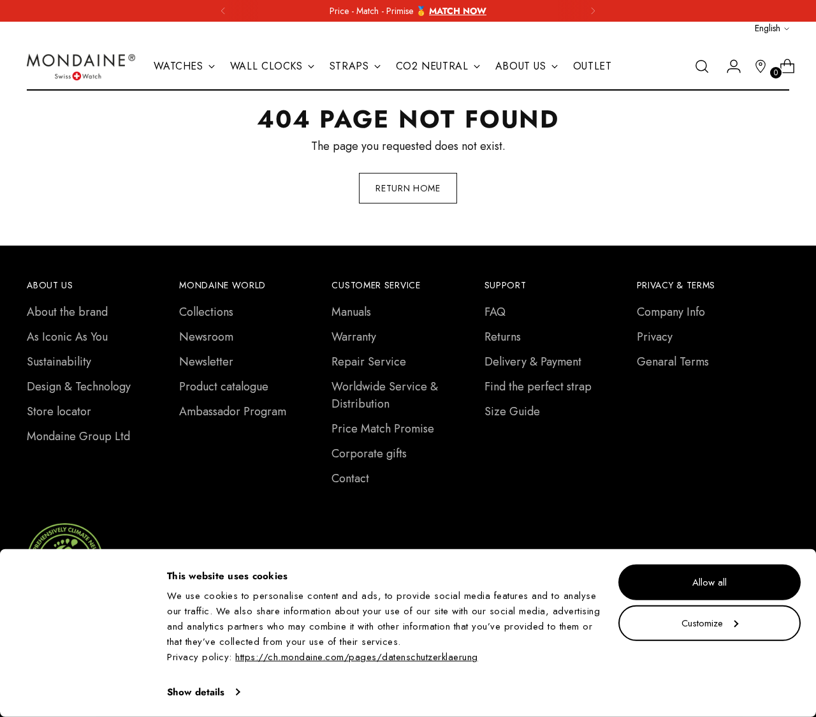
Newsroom (206, 337)
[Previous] (223, 11)
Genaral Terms (673, 361)
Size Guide (512, 411)
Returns (502, 337)
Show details (195, 692)
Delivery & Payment (532, 361)
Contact (350, 478)
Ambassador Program (232, 411)
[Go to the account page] (728, 66)
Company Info (671, 312)
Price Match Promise (383, 428)
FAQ (495, 312)
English (767, 28)
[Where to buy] (755, 66)
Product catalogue (223, 386)
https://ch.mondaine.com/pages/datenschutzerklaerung (356, 657)
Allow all (709, 582)
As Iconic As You (67, 337)
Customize (702, 623)
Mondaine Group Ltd (78, 436)
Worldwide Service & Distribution (385, 395)
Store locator (59, 411)
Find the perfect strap (538, 386)
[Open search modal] (702, 66)
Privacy (655, 337)
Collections (206, 312)
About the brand (67, 312)
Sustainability (59, 361)
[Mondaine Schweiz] (81, 67)
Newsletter (206, 361)
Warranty (354, 337)
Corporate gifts (369, 453)
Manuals (351, 312)
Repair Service (369, 361)
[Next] (593, 11)
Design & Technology (79, 386)
